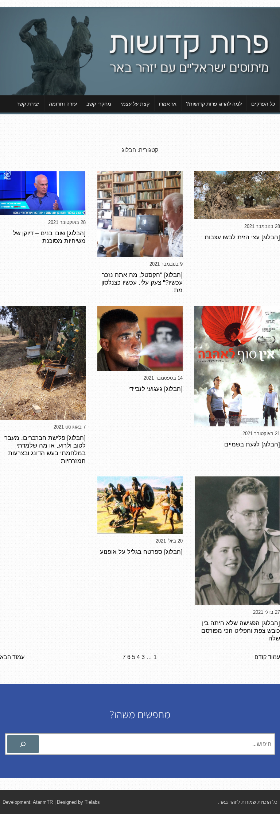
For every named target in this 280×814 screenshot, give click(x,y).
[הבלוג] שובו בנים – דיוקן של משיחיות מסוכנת (49, 236)
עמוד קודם (267, 657)
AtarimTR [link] (43, 802)
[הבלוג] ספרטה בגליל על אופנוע (141, 551)
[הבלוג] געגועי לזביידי (155, 388)
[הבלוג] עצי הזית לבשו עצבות (242, 237)
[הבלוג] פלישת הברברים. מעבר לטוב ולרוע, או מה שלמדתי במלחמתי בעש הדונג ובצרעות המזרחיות (45, 449)
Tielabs (92, 802)
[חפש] (23, 744)
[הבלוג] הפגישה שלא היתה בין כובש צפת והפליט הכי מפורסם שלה (240, 630)
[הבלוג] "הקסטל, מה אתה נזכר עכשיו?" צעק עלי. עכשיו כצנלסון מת (142, 282)
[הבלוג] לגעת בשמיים (252, 444)
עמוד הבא (12, 657)
